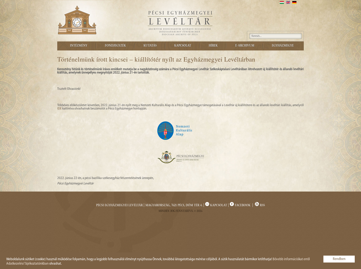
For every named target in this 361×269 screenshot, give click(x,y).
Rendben (339, 259)
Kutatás (150, 46)
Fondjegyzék (115, 46)
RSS (262, 205)
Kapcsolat (182, 46)
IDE (59, 108)
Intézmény (78, 46)
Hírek (213, 46)
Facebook (242, 205)
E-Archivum (244, 46)
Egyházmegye (283, 46)
